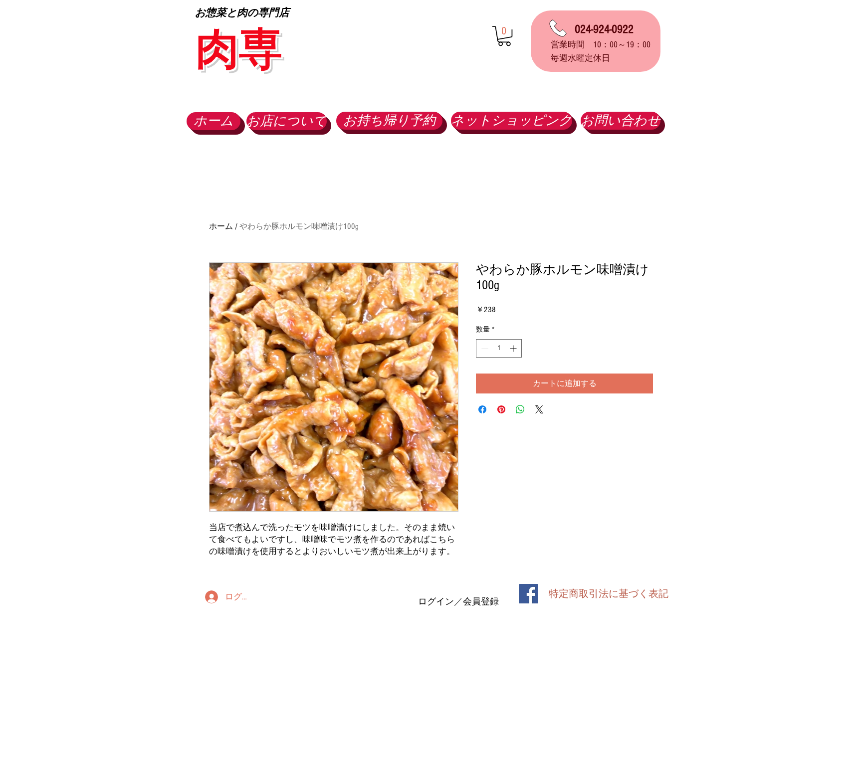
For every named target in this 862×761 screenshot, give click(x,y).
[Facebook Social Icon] (528, 593)
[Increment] (514, 348)
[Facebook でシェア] (482, 409)
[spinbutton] (499, 348)
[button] (504, 36)
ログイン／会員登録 (458, 601)
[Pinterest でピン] (501, 409)
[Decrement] (483, 348)
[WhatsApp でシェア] (520, 409)
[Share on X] (539, 409)
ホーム (221, 226)
